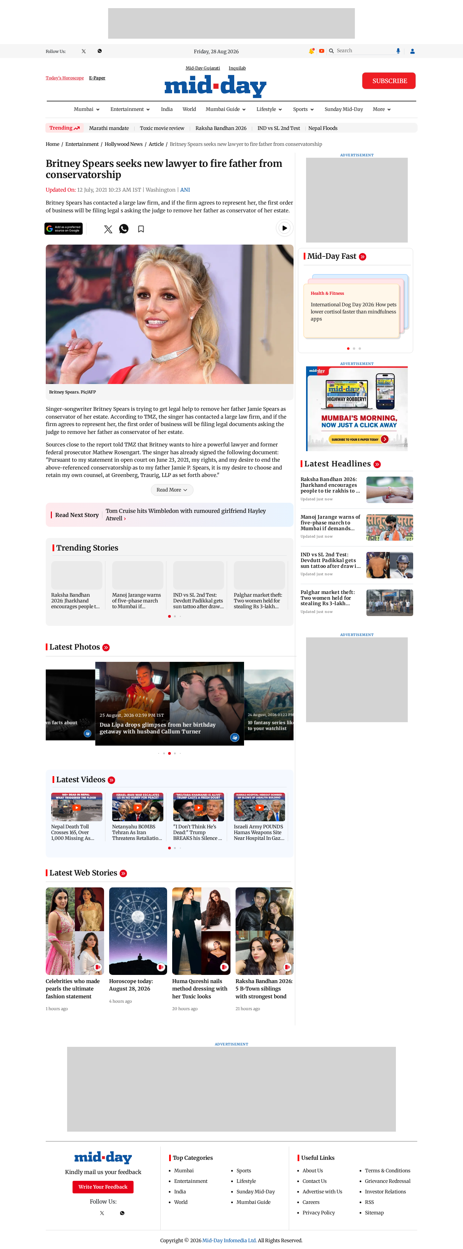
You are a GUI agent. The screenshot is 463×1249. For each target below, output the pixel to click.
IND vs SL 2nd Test (279, 129)
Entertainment (127, 109)
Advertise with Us (322, 1192)
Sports (300, 109)
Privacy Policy (319, 1213)
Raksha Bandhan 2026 (221, 129)
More (379, 109)
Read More (169, 490)
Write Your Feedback (103, 1187)
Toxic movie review (162, 129)
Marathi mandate (109, 129)
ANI (185, 190)
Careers (311, 1202)
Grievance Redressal (387, 1181)
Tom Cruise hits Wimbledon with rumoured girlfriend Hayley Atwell (186, 514)
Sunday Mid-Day (344, 109)
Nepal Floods (323, 128)
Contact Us (315, 1181)
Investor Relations (385, 1192)
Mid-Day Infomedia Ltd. (229, 1240)
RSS (369, 1202)
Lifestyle (266, 109)
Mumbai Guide (223, 109)
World (189, 109)
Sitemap (374, 1213)
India (167, 109)
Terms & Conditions (387, 1171)
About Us (313, 1171)
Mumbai (84, 109)
